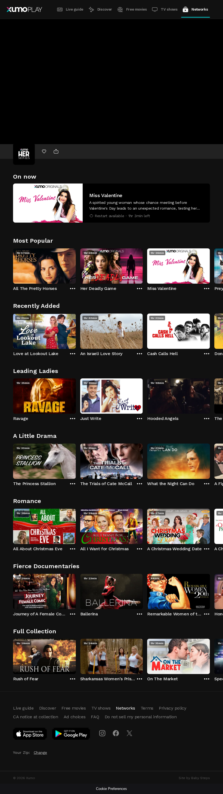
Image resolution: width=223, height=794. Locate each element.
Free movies (136, 9)
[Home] (24, 9)
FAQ (95, 716)
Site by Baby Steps (194, 778)
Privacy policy (172, 708)
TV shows (169, 9)
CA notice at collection (35, 716)
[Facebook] (116, 733)
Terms (147, 708)
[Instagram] (102, 733)
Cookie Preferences (111, 789)
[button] (111, 203)
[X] (129, 733)
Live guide (74, 9)
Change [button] (40, 752)
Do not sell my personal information (141, 716)
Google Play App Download (71, 735)
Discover (104, 9)
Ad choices (75, 716)
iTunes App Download (30, 735)
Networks (199, 9)
